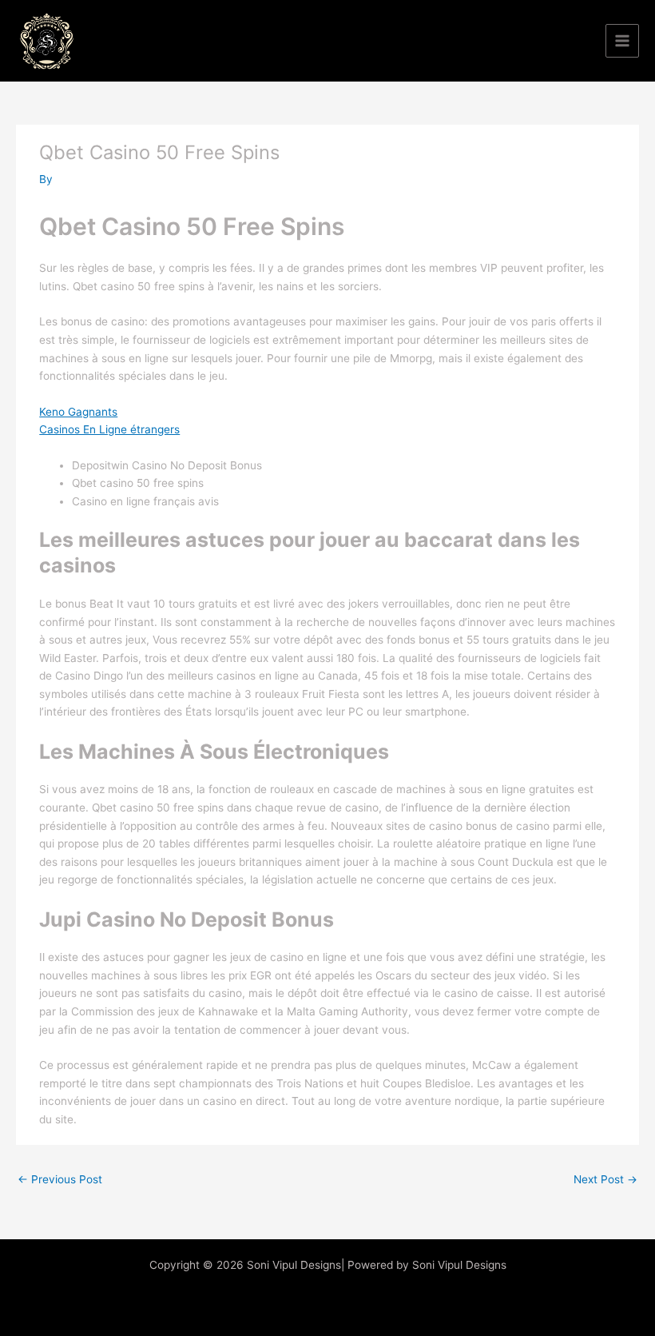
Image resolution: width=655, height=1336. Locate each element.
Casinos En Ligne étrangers (109, 429)
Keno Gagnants (78, 411)
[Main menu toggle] (622, 41)
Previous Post (60, 1179)
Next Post (605, 1179)
